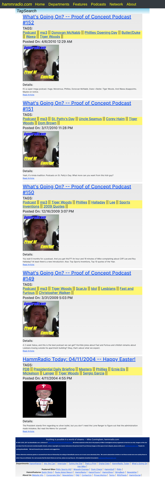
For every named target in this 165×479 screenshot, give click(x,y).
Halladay (98, 202)
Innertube (61, 463)
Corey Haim (115, 119)
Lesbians (108, 288)
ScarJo (81, 288)
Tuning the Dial (75, 463)
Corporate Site (53, 475)
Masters (85, 369)
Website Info (37, 475)
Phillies (81, 202)
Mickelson (31, 373)
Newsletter (132, 472)
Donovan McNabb (65, 32)
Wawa (31, 36)
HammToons (94, 472)
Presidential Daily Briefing (54, 369)
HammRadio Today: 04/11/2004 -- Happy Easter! (79, 359)
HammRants (80, 472)
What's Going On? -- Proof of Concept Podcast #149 (77, 276)
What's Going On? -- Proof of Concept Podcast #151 (77, 106)
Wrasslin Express (81, 469)
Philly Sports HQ (63, 469)
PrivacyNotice (100, 475)
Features (80, 4)
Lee (112, 202)
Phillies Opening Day (101, 32)
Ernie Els (118, 369)
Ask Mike (81, 466)
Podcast (29, 32)
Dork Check (96, 469)
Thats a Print (90, 463)
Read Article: (28, 94)
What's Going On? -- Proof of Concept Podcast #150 (77, 189)
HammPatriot (35, 463)
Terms (112, 475)
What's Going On (139, 463)
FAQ (77, 475)
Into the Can (49, 463)
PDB (26, 369)
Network (116, 4)
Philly (119, 469)
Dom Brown (47, 123)
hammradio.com (17, 4)
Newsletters (67, 475)
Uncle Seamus (90, 119)
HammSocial (135, 475)
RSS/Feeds (122, 475)
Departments (58, 4)
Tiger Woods (50, 36)
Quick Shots (47, 472)
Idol (94, 288)
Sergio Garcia (93, 373)
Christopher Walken (54, 293)
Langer (48, 373)
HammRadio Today (120, 463)
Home (40, 4)
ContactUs (86, 475)
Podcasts (98, 4)
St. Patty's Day (63, 119)
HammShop (107, 472)
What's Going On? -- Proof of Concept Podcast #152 (77, 19)
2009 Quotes (54, 206)
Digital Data (104, 463)
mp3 (43, 32)
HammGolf (109, 469)
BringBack (120, 472)
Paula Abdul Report (64, 472)
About (131, 4)
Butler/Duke (131, 32)
